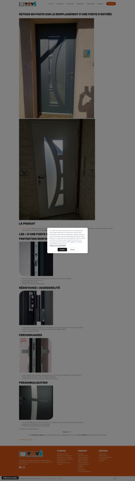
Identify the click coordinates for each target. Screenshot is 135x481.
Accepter (62, 249)
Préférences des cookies (10, 477)
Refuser (72, 249)
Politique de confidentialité (57, 245)
